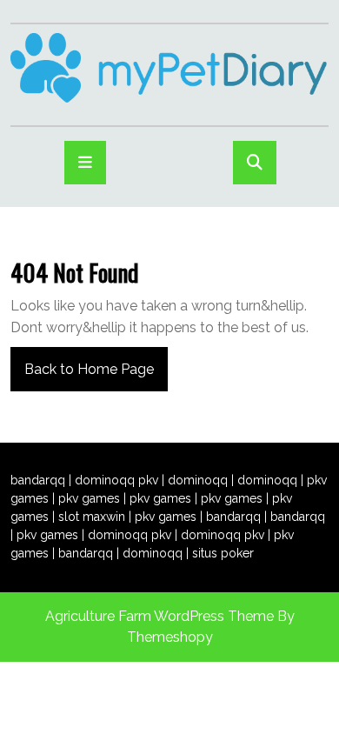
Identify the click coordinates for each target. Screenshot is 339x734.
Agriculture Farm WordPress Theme (159, 616)
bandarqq (37, 480)
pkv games (89, 498)
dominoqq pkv (116, 480)
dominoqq (198, 480)
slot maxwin (91, 517)
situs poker (223, 553)
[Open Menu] (85, 162)
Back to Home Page (82, 362)
